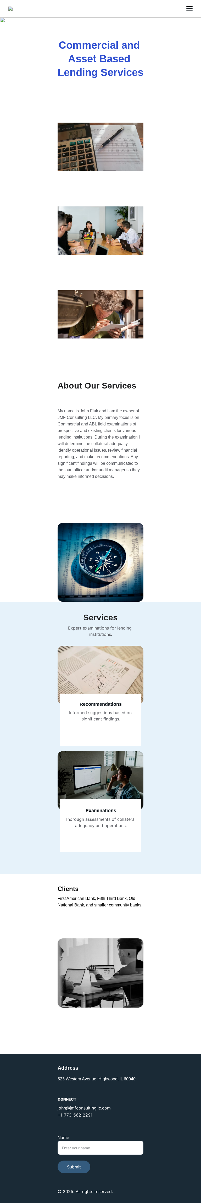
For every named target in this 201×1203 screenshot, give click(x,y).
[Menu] (189, 8)
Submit (74, 1166)
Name (63, 1137)
